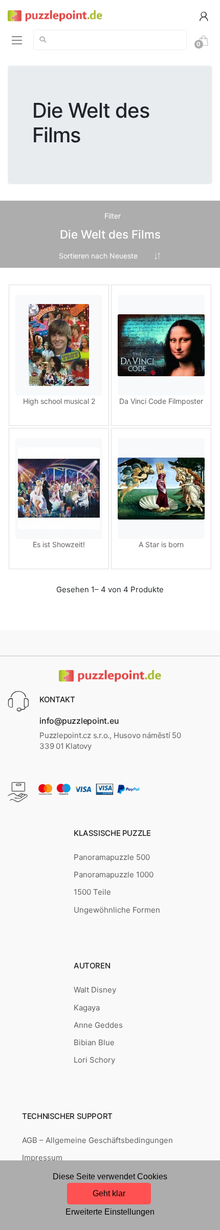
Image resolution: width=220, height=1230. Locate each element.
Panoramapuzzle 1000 (113, 874)
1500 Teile (92, 892)
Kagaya (87, 1007)
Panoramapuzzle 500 (112, 857)
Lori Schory (94, 1060)
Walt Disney (95, 990)
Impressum (42, 1157)
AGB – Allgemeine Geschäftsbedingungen (97, 1140)
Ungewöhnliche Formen (117, 910)
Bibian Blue (94, 1042)
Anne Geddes (98, 1025)
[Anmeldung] (203, 15)
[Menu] (17, 40)
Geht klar (109, 1193)
